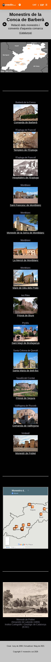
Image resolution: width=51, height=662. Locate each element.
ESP (42, 5)
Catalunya (25, 33)
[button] (46, 5)
